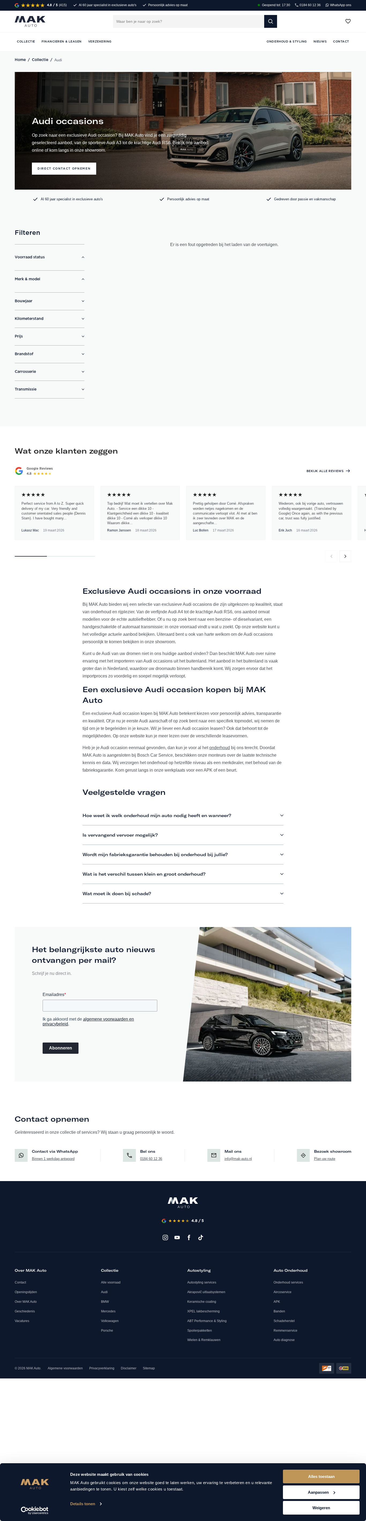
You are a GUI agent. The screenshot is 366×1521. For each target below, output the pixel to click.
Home (20, 60)
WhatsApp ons (340, 5)
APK (277, 1302)
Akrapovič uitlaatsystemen (206, 1292)
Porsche (107, 1330)
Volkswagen (110, 1321)
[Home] (183, 1202)
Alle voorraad (111, 1282)
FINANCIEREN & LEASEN (62, 41)
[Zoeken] (270, 21)
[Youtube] (177, 1237)
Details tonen (82, 1503)
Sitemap (149, 1368)
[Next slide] (345, 556)
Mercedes (108, 1311)
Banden (279, 1311)
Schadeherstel (284, 1321)
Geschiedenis (25, 1311)
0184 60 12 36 (310, 5)
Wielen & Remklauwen (204, 1340)
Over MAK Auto (26, 1302)
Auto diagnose (284, 1340)
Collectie (40, 60)
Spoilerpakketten (199, 1330)
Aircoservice (283, 1292)
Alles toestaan (321, 1476)
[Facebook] (189, 1237)
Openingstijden (26, 1292)
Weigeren (321, 1507)
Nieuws (320, 41)
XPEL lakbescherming (203, 1311)
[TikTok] (200, 1237)
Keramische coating (201, 1302)
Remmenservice (285, 1330)
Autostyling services (201, 1282)
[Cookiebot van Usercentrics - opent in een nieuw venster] (34, 1511)
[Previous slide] (331, 556)
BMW (105, 1302)
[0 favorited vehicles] (348, 21)
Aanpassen (318, 1492)
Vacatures (22, 1321)
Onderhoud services (288, 1282)
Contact (20, 1282)
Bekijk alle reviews (325, 471)
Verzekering (100, 41)
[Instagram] (165, 1237)
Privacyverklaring (101, 1368)
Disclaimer (128, 1368)
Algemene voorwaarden (65, 1368)
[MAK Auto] (30, 21)
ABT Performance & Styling (207, 1321)
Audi (104, 1292)
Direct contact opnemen (64, 168)
